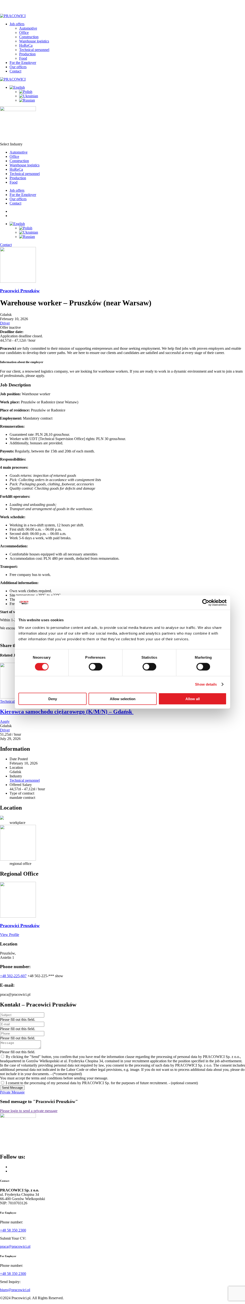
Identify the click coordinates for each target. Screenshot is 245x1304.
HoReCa (26, 45)
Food (23, 58)
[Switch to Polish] (25, 92)
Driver (5, 323)
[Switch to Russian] (27, 100)
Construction (29, 37)
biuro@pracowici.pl (15, 1290)
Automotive (28, 28)
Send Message (12, 1087)
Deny (52, 699)
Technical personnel (34, 50)
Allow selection (122, 699)
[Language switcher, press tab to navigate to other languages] (17, 87)
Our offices (18, 67)
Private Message (12, 1092)
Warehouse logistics (34, 41)
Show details (206, 684)
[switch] (95, 667)
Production (27, 54)
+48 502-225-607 (13, 976)
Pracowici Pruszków (20, 290)
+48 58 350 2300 (13, 1230)
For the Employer (23, 63)
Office (24, 33)
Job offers (17, 24)
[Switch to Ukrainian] (28, 96)
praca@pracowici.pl (15, 1246)
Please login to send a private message (28, 1111)
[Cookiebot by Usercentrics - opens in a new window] (206, 602)
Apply (5, 721)
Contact (15, 71)
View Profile (9, 935)
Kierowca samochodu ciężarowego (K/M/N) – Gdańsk (67, 711)
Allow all (192, 699)
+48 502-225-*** (45, 976)
